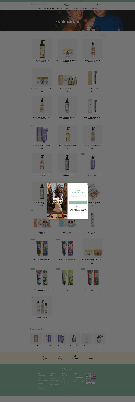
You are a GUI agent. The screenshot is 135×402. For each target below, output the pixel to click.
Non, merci (77, 206)
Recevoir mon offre (78, 203)
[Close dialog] (87, 184)
